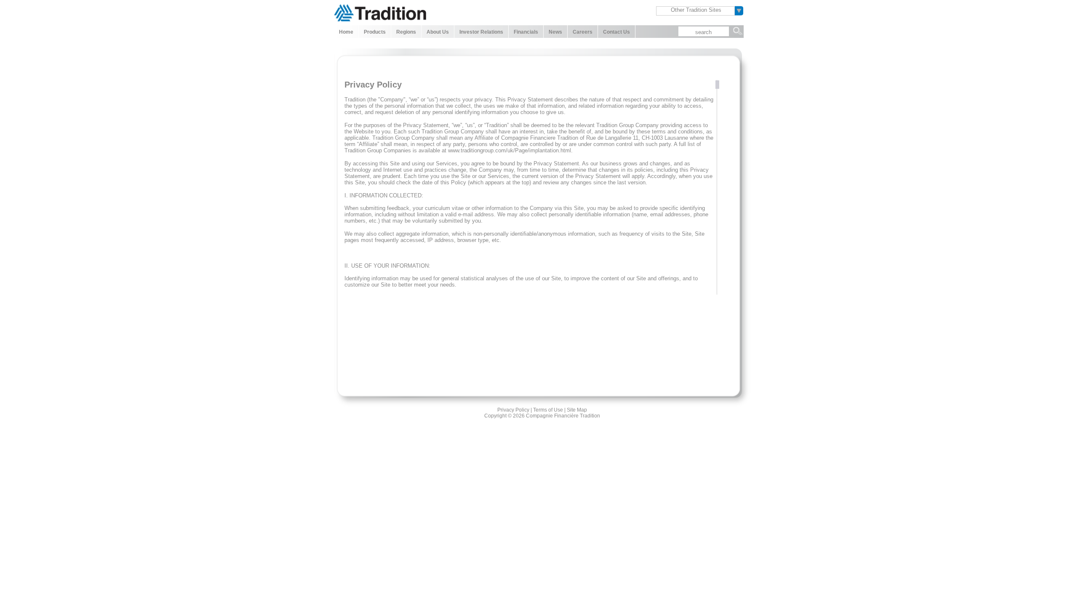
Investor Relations (481, 32)
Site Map (577, 410)
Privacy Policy (513, 410)
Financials (526, 32)
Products (375, 32)
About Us (438, 32)
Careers (582, 32)
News (555, 32)
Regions (406, 32)
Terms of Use (548, 410)
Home (346, 32)
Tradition (380, 12)
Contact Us (616, 32)
